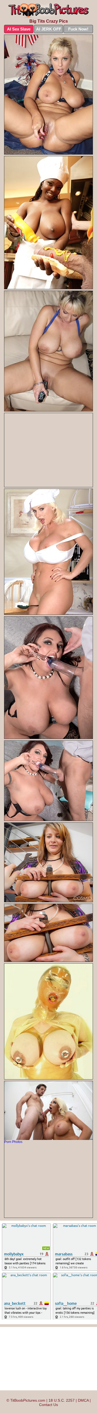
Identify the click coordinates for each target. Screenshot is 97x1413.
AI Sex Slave (18, 29)
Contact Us (48, 1404)
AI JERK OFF (48, 29)
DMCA (83, 1400)
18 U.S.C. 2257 (61, 1400)
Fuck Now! (78, 29)
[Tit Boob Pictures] (48, 10)
